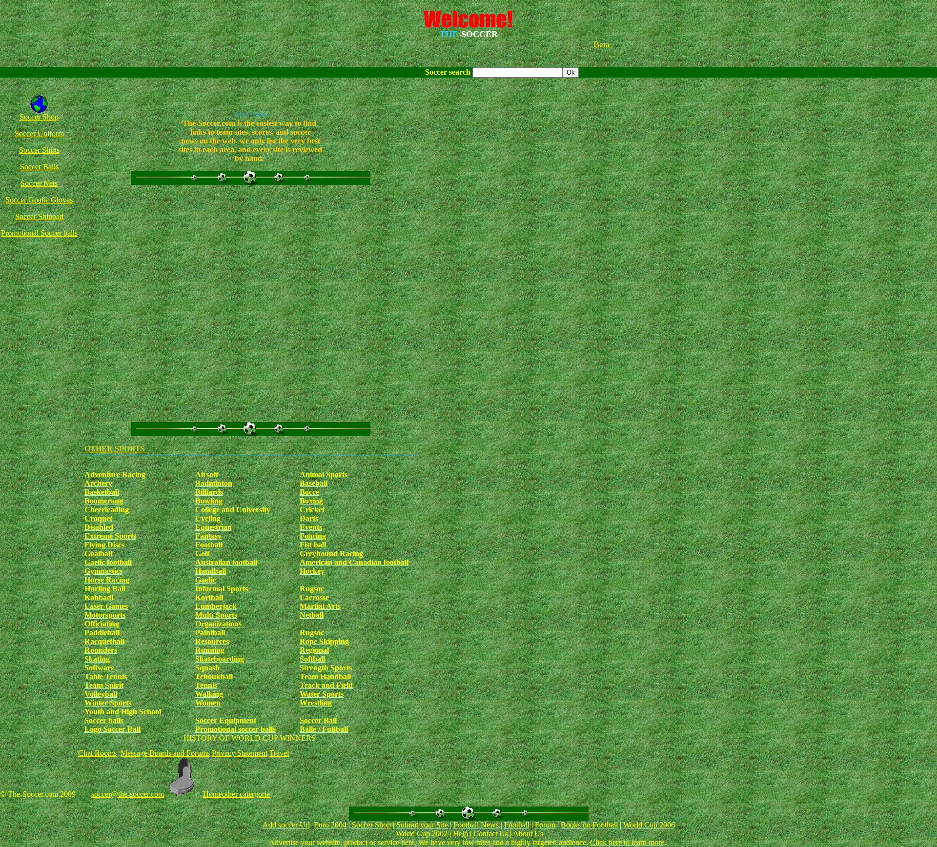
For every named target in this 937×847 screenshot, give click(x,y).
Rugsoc (312, 589)
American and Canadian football (354, 562)
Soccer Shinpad (39, 216)
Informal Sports (221, 589)
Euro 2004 (330, 825)
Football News (476, 825)
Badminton (213, 483)
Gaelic (205, 580)
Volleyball (100, 694)
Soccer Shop (39, 117)
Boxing (311, 501)
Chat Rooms (97, 753)
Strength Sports (326, 668)
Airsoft (206, 474)
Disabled (98, 527)
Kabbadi (98, 597)
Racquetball (104, 641)
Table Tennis (105, 676)
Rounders (100, 650)
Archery (98, 483)
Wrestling (316, 703)
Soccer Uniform (39, 133)
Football (209, 545)
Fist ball (313, 545)
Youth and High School (122, 711)
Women (208, 703)
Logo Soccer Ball (112, 729)
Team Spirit (103, 685)
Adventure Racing (114, 474)
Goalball (98, 553)
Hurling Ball (104, 589)
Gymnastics (103, 571)
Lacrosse (314, 597)
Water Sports (322, 694)
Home (212, 794)
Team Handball (325, 676)
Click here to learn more (627, 842)
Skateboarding (219, 659)
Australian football (226, 562)
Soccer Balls (39, 166)
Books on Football (589, 825)
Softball (312, 659)
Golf (202, 553)
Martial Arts (320, 606)
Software (99, 668)
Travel (279, 753)
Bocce (309, 492)
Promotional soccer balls (235, 729)
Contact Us (490, 833)
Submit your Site (422, 825)
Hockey (312, 571)
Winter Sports (107, 703)
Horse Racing (106, 580)
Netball (312, 615)
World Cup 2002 (422, 833)
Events (311, 527)
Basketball (101, 492)
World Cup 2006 (649, 825)
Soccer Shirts (39, 150)
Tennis (206, 685)
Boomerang (103, 501)
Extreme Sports (110, 536)
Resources (212, 641)
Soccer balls (103, 720)
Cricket (312, 509)
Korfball (209, 597)
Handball (210, 571)
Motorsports (104, 615)
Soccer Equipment (225, 720)
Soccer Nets (39, 183)
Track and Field (326, 685)
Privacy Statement (239, 753)
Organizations (218, 624)
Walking (209, 694)
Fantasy (208, 536)
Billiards (209, 492)
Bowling (209, 501)
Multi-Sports (216, 615)
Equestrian (213, 527)
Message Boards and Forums (165, 753)
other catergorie (246, 794)
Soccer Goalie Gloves (39, 200)
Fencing (313, 536)
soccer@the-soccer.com (127, 794)
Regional (314, 650)
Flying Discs (104, 545)
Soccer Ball (318, 720)
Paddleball (102, 632)
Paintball (210, 632)
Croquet (98, 518)
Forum (545, 825)
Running (209, 650)
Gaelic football (108, 562)
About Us (528, 833)
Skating (97, 659)
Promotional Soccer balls (39, 233)
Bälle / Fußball (324, 729)
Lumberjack (216, 606)
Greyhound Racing (331, 553)
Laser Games (106, 606)
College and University (232, 509)
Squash (207, 668)
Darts (309, 518)
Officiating (101, 624)
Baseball (313, 483)
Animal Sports (323, 474)
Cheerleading (106, 509)
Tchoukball (214, 676)
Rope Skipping (324, 641)
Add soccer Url (286, 825)
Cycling (208, 518)
